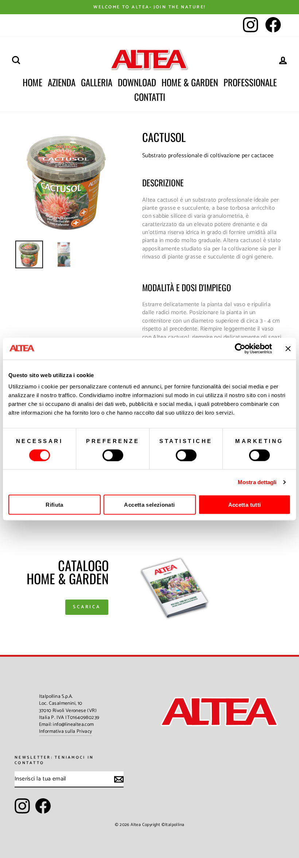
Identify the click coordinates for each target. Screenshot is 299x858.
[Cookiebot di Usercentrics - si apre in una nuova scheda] (240, 348)
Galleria (96, 82)
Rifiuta (54, 505)
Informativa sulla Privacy (65, 731)
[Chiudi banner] (288, 348)
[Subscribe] (119, 779)
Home (32, 82)
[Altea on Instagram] (22, 806)
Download (137, 82)
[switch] (112, 455)
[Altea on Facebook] (43, 806)
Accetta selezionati (149, 505)
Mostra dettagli (257, 482)
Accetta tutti (244, 505)
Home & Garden (190, 82)
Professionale (250, 82)
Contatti (149, 96)
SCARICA (87, 607)
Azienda (61, 82)
